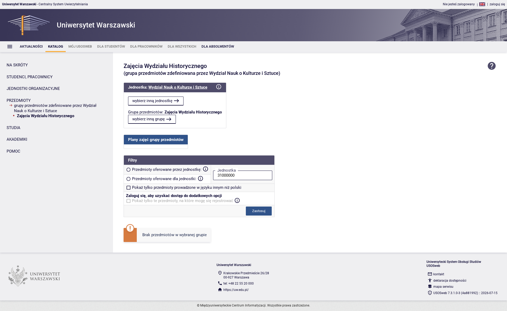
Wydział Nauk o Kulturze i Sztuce (177, 87)
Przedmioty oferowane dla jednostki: (164, 178)
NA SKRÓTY (17, 65)
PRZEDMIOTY (19, 100)
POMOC (13, 151)
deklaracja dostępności (449, 280)
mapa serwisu (443, 287)
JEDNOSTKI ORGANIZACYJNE (33, 88)
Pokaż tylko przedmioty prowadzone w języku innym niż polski (186, 187)
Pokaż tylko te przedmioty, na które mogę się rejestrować (182, 200)
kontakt (438, 274)
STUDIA (13, 127)
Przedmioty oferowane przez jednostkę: (167, 169)
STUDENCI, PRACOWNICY (30, 77)
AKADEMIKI (17, 139)
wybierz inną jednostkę (152, 100)
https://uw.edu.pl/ (236, 290)
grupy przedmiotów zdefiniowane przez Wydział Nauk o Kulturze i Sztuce (55, 108)
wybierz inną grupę (148, 119)
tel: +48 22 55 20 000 (238, 283)
